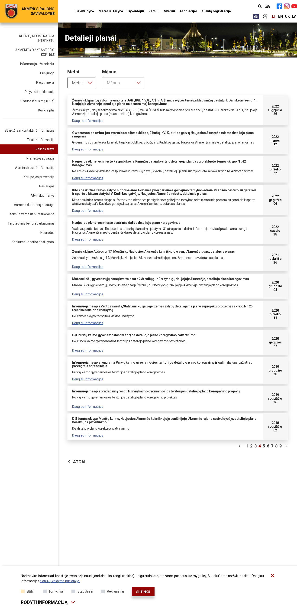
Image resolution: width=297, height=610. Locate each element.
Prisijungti (47, 73)
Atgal (80, 461)
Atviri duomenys (43, 195)
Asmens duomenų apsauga (34, 205)
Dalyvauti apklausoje (40, 92)
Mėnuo (109, 72)
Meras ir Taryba (111, 11)
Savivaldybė (85, 11)
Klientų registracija (216, 11)
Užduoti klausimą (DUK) (37, 101)
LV (294, 16)
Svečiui (169, 11)
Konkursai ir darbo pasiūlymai (33, 242)
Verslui (153, 11)
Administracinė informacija (35, 168)
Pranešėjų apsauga (40, 158)
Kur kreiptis (46, 110)
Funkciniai (56, 591)
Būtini (31, 591)
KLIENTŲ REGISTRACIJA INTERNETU (37, 38)
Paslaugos (47, 186)
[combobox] (81, 83)
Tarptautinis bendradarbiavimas (31, 223)
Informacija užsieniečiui (37, 64)
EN (280, 16)
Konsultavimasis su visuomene (32, 214)
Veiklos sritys (45, 149)
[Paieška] (260, 6)
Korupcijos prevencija (39, 177)
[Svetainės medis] (267, 6)
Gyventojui (136, 11)
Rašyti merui (45, 82)
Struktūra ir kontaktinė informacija (30, 130)
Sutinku (143, 592)
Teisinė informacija (41, 140)
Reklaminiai (115, 591)
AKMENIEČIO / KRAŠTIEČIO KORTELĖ (35, 52)
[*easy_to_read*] (256, 16)
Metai (73, 72)
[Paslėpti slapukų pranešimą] (272, 575)
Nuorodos (47, 233)
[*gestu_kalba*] (265, 16)
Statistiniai (85, 591)
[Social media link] (279, 6)
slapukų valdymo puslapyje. (60, 581)
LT (274, 16)
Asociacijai (188, 11)
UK (287, 16)
